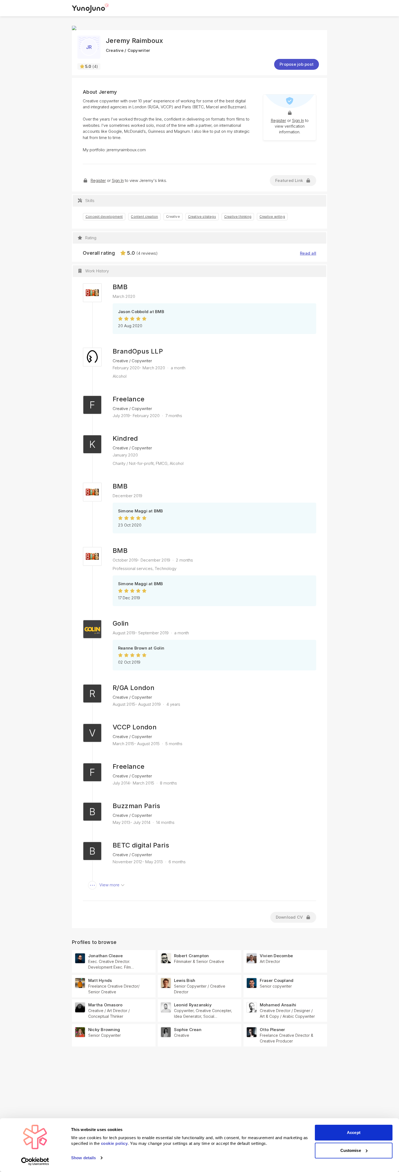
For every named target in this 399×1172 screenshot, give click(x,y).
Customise (350, 1150)
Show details (83, 1157)
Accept (353, 1132)
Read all (308, 253)
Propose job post (297, 64)
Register (278, 120)
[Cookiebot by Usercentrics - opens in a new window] (35, 1161)
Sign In (298, 120)
